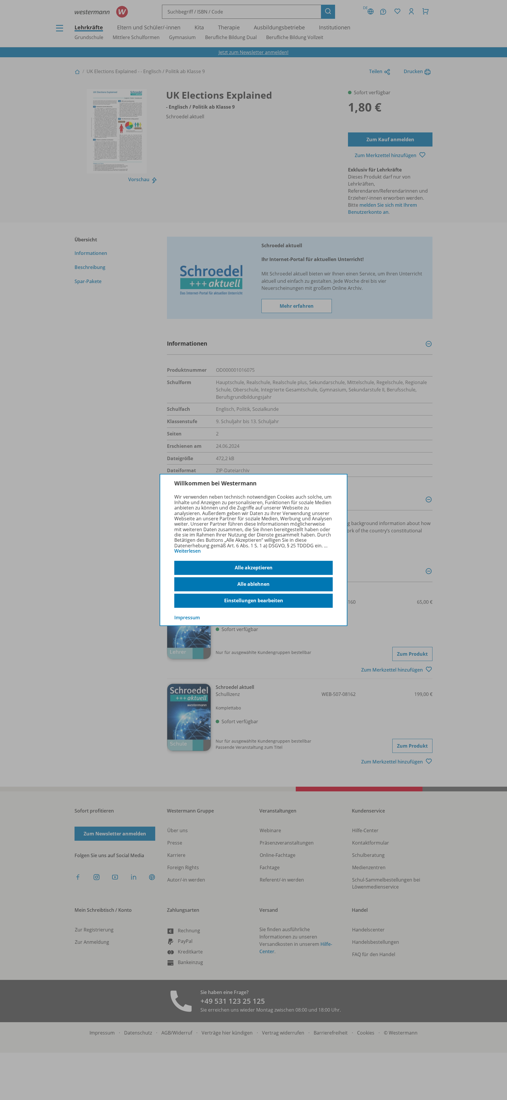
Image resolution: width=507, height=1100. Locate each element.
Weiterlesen (187, 551)
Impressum (187, 617)
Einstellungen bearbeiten (253, 600)
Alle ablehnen (253, 584)
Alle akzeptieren (254, 567)
